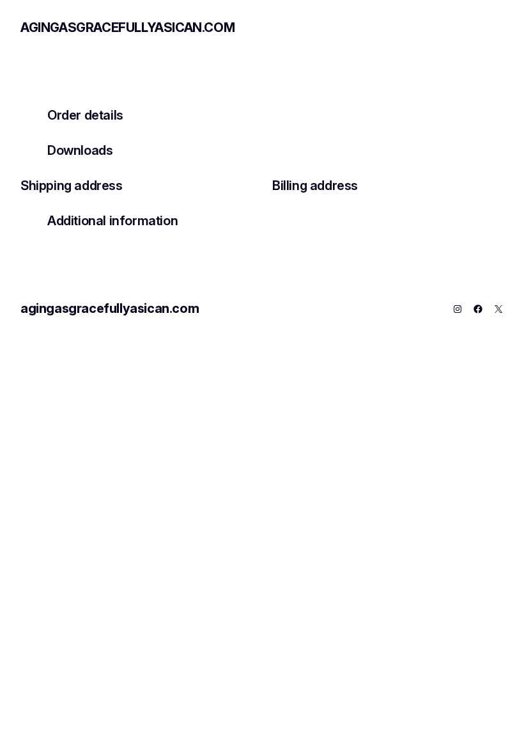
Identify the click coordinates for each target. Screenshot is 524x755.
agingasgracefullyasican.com (127, 27)
